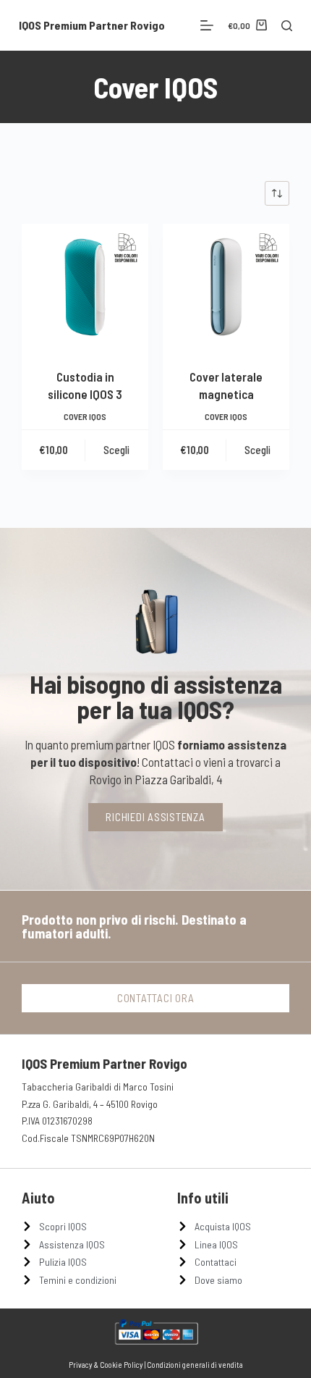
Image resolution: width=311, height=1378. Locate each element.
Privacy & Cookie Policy (106, 1364)
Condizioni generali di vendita (195, 1364)
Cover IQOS (85, 416)
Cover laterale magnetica (226, 385)
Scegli (116, 449)
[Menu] (206, 25)
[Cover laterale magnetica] (226, 287)
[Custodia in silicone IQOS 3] (85, 287)
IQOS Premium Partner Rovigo (92, 25)
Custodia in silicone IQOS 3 (85, 385)
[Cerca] (286, 25)
